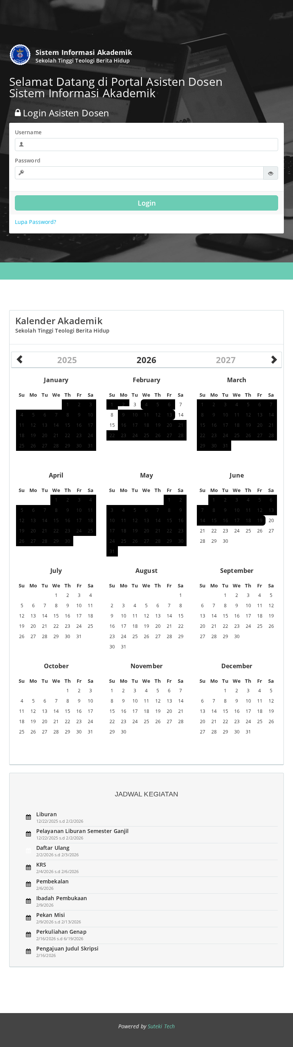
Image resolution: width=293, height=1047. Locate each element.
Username (28, 132)
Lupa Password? (35, 221)
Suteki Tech (161, 1026)
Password (27, 160)
